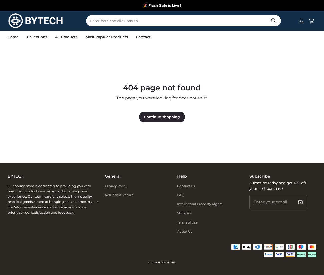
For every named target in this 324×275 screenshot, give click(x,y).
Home (13, 37)
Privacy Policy (116, 186)
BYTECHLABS (167, 262)
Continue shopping (162, 117)
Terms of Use (187, 222)
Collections (37, 37)
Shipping (185, 213)
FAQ (180, 195)
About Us (184, 231)
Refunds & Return (119, 195)
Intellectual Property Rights (199, 204)
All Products (66, 37)
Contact (143, 37)
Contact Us (186, 186)
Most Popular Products (107, 37)
